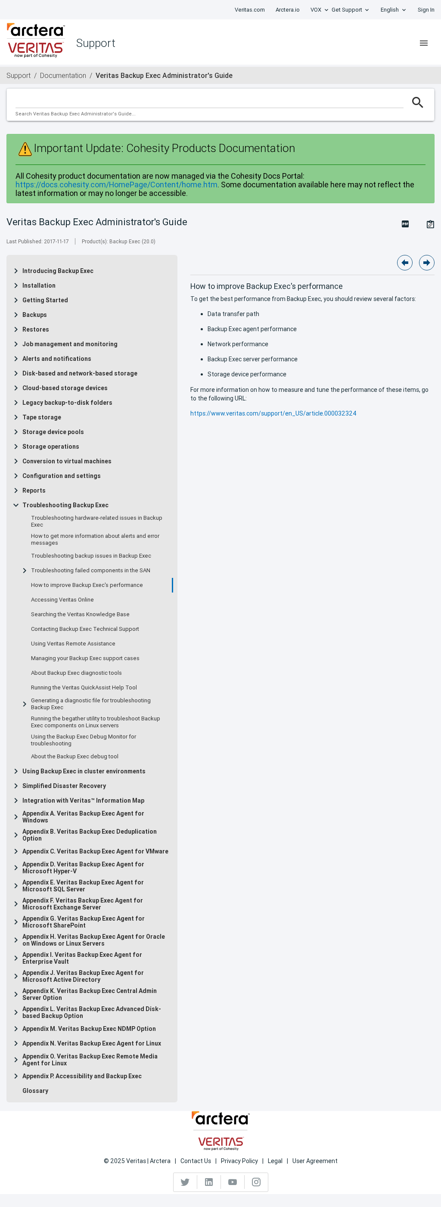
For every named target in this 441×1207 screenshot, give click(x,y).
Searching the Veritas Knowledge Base (80, 614)
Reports (34, 490)
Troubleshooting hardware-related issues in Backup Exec (96, 521)
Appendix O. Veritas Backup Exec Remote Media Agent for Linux (90, 1060)
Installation (39, 285)
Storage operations (50, 446)
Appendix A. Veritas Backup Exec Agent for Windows (83, 817)
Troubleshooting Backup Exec (65, 505)
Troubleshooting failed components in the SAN (90, 570)
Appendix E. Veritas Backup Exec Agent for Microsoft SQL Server (83, 886)
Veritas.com (250, 9)
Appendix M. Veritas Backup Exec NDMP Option (89, 1028)
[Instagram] (256, 1182)
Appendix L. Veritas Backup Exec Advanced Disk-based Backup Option (91, 1012)
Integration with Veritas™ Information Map (83, 800)
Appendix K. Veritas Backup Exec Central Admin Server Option (89, 994)
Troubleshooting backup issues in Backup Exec (91, 555)
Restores (35, 329)
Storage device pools (53, 431)
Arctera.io (288, 9)
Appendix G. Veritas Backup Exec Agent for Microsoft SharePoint (83, 922)
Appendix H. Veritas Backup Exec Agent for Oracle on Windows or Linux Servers (93, 940)
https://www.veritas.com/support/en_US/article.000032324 (273, 413)
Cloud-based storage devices (65, 388)
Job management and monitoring (70, 344)
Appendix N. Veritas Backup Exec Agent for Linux (91, 1043)
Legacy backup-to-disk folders (67, 402)
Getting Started (45, 300)
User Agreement (315, 1161)
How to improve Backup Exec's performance (87, 585)
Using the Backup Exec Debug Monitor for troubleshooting (83, 740)
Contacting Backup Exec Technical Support (85, 629)
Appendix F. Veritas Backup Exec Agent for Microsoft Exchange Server (82, 904)
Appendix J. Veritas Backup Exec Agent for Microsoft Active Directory (83, 976)
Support (18, 75)
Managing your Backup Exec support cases (85, 658)
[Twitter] (185, 1182)
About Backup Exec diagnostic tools (76, 673)
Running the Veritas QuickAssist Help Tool (84, 687)
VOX (316, 9)
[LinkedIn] (209, 1182)
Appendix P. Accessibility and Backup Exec (82, 1076)
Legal (275, 1161)
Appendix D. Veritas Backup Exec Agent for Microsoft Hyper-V (83, 868)
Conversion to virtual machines (67, 461)
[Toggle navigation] (423, 43)
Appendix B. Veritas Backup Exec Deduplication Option (89, 835)
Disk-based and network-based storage (79, 373)
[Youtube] (233, 1182)
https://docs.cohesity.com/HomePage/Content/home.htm (116, 184)
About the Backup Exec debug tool (74, 756)
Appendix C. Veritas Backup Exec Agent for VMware (95, 851)
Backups (34, 314)
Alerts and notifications (56, 358)
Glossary (35, 1090)
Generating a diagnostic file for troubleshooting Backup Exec (91, 704)
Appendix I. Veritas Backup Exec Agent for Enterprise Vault (82, 958)
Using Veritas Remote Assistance (73, 643)
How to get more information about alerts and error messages (95, 539)
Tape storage (41, 417)
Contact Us (195, 1161)
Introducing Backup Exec (57, 270)
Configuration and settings (61, 475)
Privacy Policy (239, 1161)
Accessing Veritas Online (62, 599)
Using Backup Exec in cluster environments (84, 771)
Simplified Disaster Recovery (64, 785)
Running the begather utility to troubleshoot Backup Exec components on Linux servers (95, 722)
